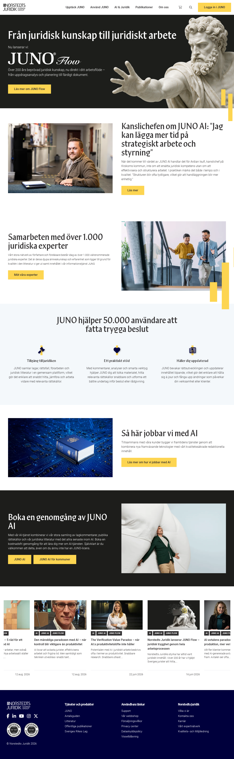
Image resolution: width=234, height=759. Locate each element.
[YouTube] (23, 716)
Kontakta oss (186, 716)
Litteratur (70, 721)
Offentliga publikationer (78, 726)
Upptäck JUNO (75, 7)
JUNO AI (19, 559)
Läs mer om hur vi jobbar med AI (149, 462)
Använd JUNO (99, 7)
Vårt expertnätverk (189, 726)
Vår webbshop (129, 716)
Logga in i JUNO (214, 7)
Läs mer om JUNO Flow (29, 89)
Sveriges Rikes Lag (76, 731)
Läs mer (132, 190)
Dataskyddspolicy (131, 731)
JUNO (68, 711)
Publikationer (144, 7)
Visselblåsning (129, 736)
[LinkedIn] (15, 716)
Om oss (164, 7)
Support (126, 711)
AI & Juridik (122, 7)
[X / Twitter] (37, 716)
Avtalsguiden (72, 716)
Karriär (182, 721)
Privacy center (129, 726)
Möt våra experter (26, 275)
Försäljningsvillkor (131, 721)
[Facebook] (9, 716)
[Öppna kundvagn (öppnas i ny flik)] (180, 7)
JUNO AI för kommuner (54, 559)
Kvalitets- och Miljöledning (193, 731)
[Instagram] (30, 716)
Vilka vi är (183, 711)
